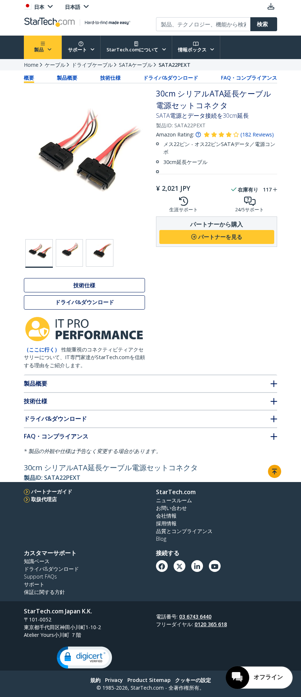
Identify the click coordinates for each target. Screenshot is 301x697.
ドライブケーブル (92, 64)
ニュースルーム (174, 500)
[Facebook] (162, 566)
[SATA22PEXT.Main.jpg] (39, 253)
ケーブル (55, 64)
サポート (78, 49)
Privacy (114, 679)
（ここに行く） (42, 349)
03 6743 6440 (195, 616)
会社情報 (166, 515)
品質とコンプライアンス (184, 531)
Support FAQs (40, 576)
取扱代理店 (44, 499)
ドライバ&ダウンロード (170, 77)
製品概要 (67, 77)
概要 (29, 77)
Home (31, 64)
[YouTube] (215, 566)
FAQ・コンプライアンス (249, 77)
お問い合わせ (171, 507)
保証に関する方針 (44, 591)
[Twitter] (179, 566)
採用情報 (166, 523)
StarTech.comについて (132, 49)
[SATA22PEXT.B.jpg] (69, 253)
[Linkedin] (197, 566)
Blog (161, 538)
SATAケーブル (135, 64)
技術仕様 (110, 77)
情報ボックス (193, 49)
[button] (84, 658)
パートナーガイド (51, 491)
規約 (95, 679)
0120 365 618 (211, 624)
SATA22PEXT (175, 64)
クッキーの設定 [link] (193, 679)
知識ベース (37, 561)
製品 (39, 49)
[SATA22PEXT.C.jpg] (99, 253)
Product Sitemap (149, 679)
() (257, 134)
